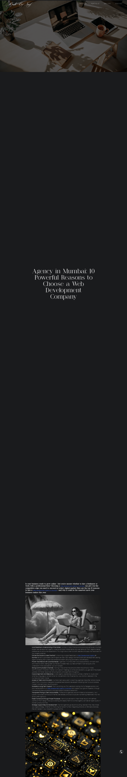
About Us (83, 3)
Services (107, 3)
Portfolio (95, 3)
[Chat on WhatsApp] (121, 753)
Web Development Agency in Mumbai (45, 590)
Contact (118, 3)
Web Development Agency (86, 655)
